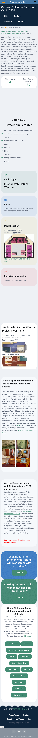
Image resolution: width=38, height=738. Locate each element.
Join (29, 719)
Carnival (10, 31)
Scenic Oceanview (19, 663)
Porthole (27, 644)
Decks (16, 16)
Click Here (19, 573)
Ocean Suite (19, 682)
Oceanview (25, 656)
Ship (6, 16)
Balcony (27, 669)
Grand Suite (19, 688)
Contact (26, 715)
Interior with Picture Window (11, 33)
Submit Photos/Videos (15, 719)
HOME (3, 31)
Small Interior (13, 644)
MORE (20, 22)
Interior (11, 656)
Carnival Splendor (20, 31)
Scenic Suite (13, 669)
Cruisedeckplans (18, 2)
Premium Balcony (19, 676)
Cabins (7, 22)
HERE (18, 425)
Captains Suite (19, 695)
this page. (27, 636)
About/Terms (14, 715)
